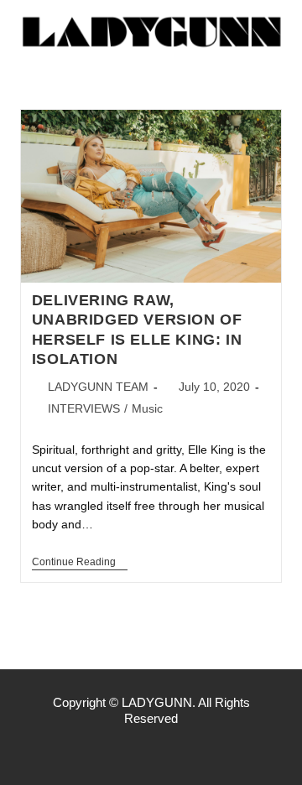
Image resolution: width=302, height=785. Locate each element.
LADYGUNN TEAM (98, 386)
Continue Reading (80, 562)
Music (147, 408)
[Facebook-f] (115, 751)
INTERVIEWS (84, 408)
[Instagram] (151, 751)
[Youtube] (186, 751)
